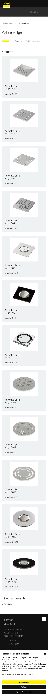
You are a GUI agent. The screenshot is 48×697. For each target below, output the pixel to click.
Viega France (7, 23)
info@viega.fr (13, 644)
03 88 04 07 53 (13, 640)
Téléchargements (33, 41)
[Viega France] (6, 3)
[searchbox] (22, 11)
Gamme (18, 41)
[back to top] (44, 619)
